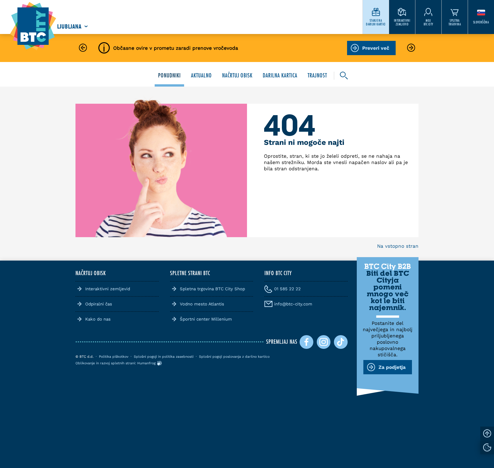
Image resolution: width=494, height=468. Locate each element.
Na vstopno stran (398, 246)
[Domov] (33, 26)
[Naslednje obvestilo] (411, 48)
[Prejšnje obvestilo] (83, 48)
